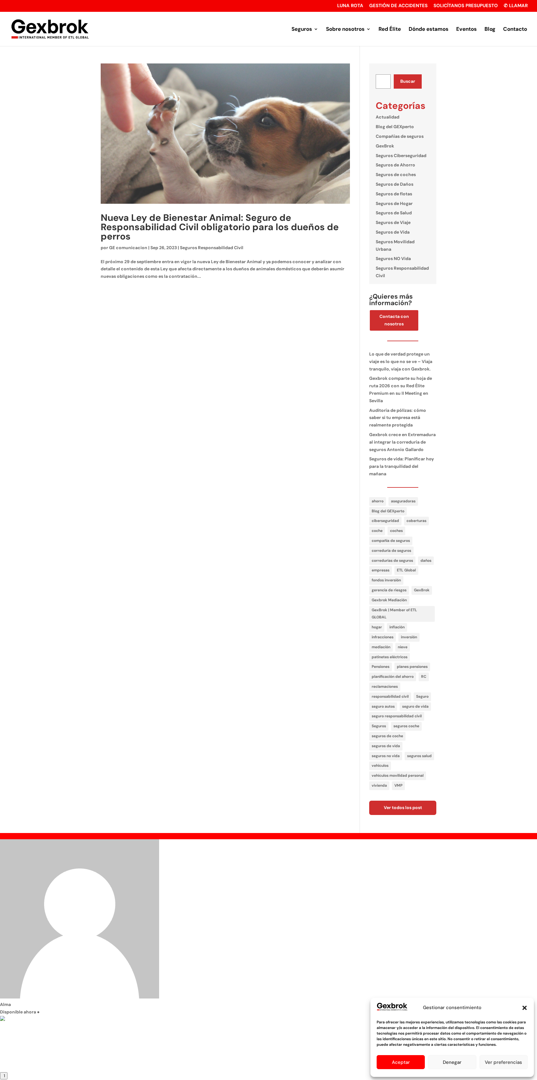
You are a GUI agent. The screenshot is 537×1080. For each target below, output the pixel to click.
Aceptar (401, 1062)
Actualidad (387, 117)
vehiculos (380, 765)
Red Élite (390, 29)
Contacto (515, 29)
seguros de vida (386, 745)
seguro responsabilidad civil (397, 716)
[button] (524, 1008)
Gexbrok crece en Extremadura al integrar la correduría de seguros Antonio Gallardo (402, 442)
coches (396, 530)
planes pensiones (412, 666)
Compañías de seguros (400, 136)
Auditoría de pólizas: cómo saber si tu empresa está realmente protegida (397, 417)
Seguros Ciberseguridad (401, 155)
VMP (398, 785)
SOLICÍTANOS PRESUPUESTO (466, 6)
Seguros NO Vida (393, 258)
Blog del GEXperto (395, 126)
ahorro (377, 501)
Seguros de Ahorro (395, 165)
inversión (409, 637)
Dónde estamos (428, 29)
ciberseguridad (385, 520)
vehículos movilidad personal (398, 775)
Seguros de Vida (393, 232)
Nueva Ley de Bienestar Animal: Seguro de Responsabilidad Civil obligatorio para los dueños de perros (220, 227)
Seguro (422, 696)
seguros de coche (387, 735)
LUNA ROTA (350, 6)
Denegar (452, 1062)
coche (377, 530)
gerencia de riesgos (389, 590)
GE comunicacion (128, 247)
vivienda (379, 785)
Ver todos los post (403, 807)
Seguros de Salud (394, 213)
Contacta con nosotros (394, 320)
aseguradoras (403, 501)
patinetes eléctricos (389, 656)
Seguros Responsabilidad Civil (211, 247)
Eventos (466, 29)
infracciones (382, 637)
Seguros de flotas (394, 194)
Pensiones (380, 666)
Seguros (301, 29)
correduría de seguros (391, 550)
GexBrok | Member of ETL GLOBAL (394, 614)
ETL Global (406, 570)
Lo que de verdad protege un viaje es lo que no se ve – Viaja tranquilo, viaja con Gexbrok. (400, 361)
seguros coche (406, 726)
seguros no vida (386, 755)
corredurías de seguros (392, 560)
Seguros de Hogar (394, 203)
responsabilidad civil (390, 696)
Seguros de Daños (394, 184)
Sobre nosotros (345, 29)
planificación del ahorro (393, 676)
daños (425, 560)
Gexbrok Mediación (389, 600)
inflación (397, 627)
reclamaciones (385, 686)
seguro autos (383, 706)
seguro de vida (415, 706)
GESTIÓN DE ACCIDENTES (398, 6)
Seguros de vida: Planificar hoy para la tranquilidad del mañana (401, 466)
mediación (381, 647)
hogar (377, 627)
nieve (402, 647)
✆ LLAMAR (516, 6)
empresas (380, 570)
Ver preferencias (503, 1062)
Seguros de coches (396, 174)
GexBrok (385, 146)
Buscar (407, 81)
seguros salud (419, 755)
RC (423, 676)
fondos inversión (386, 580)
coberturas (416, 520)
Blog (489, 29)
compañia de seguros (391, 540)
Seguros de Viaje (393, 222)
